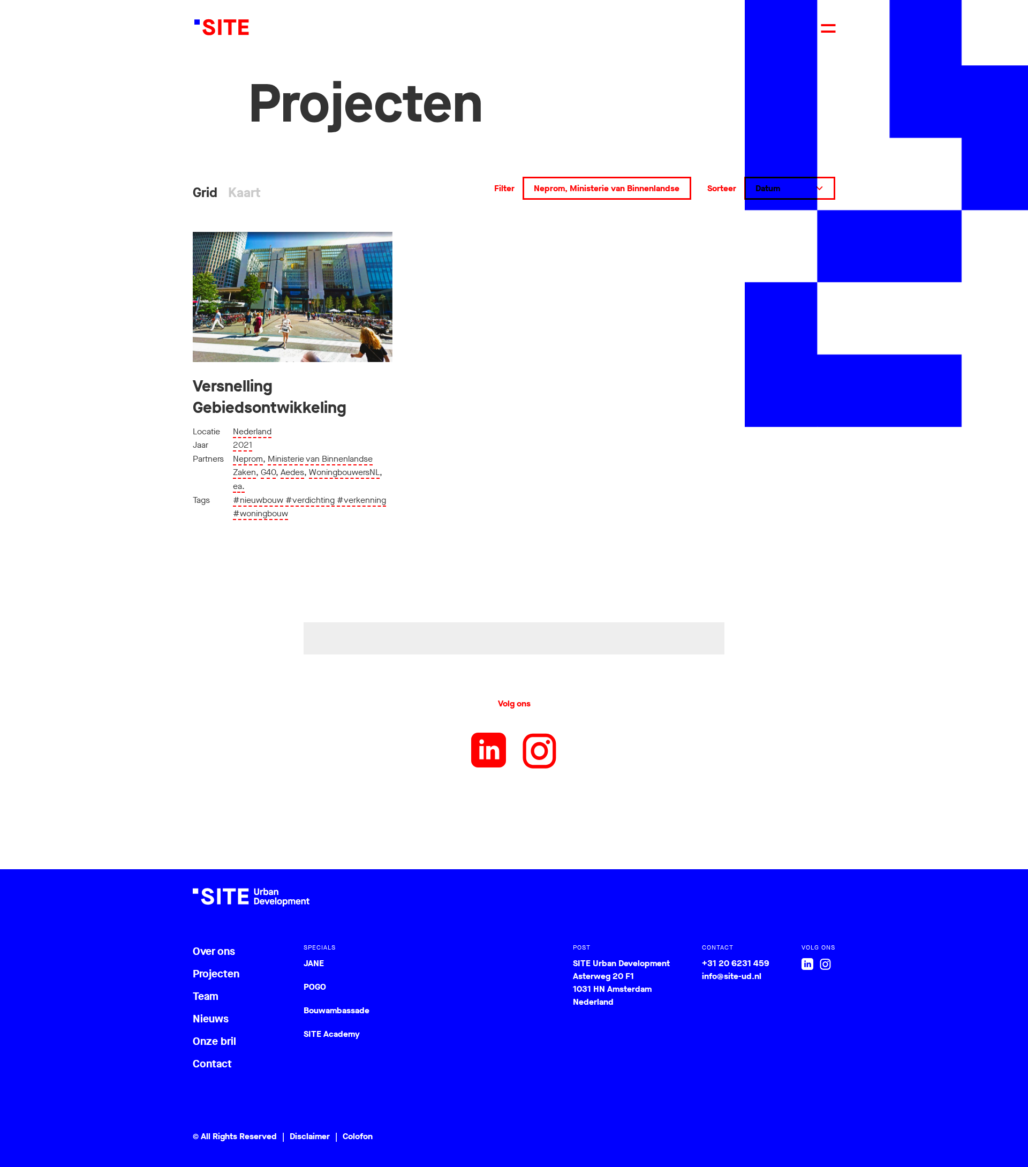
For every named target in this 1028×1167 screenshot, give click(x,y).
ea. (239, 486)
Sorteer (721, 188)
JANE (314, 963)
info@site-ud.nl (731, 976)
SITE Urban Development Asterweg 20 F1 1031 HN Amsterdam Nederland (621, 982)
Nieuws (211, 1019)
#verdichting (310, 500)
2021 (242, 444)
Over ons (214, 951)
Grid (205, 192)
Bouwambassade (336, 1010)
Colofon (358, 1136)
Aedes (292, 472)
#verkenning (361, 500)
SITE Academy (332, 1034)
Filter (504, 188)
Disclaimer (310, 1136)
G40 (268, 472)
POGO (315, 986)
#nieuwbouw (258, 500)
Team (205, 996)
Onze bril (214, 1041)
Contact (212, 1064)
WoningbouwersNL (344, 472)
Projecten (216, 974)
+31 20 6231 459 (735, 963)
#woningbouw (260, 513)
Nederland (252, 431)
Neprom (248, 458)
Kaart (244, 192)
